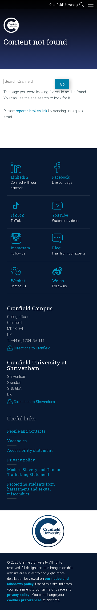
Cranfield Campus (30, 308)
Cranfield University (63, 5)
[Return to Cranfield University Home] (11, 25)
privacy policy (18, 595)
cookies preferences (24, 600)
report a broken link (31, 111)
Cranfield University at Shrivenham (37, 365)
